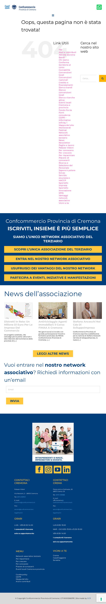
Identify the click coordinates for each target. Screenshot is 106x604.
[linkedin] (67, 469)
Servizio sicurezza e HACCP (64, 178)
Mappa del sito (66, 125)
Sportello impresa (63, 184)
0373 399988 (60, 495)
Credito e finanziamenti (66, 83)
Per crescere (65, 153)
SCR (89, 598)
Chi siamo (64, 60)
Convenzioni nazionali (65, 78)
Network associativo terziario (64, 135)
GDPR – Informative (65, 118)
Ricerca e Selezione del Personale (66, 165)
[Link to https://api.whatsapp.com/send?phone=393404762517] (99, 7)
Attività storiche (67, 55)
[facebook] (39, 469)
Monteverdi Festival (65, 128)
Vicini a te (64, 203)
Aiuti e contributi (67, 52)
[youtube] (57, 469)
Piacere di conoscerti (64, 159)
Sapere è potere (67, 170)
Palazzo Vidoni (66, 147)
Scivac (62, 173)
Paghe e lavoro (66, 145)
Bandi (62, 57)
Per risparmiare (67, 155)
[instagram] (48, 469)
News (61, 140)
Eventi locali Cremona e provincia (65, 105)
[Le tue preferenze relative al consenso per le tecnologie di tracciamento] (101, 599)
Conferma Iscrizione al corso (65, 65)
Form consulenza (64, 113)
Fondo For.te (65, 110)
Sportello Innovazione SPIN (65, 190)
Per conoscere (66, 150)
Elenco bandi (65, 87)
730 (60, 50)
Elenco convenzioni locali (65, 92)
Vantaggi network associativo (64, 198)
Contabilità (64, 70)
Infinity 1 (63, 122)
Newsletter (64, 143)
